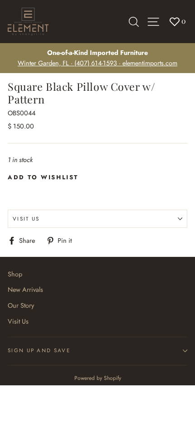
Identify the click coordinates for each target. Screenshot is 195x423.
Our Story (21, 305)
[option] (97, 58)
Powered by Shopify (97, 378)
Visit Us (26, 218)
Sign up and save (39, 350)
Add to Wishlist (43, 177)
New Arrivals (25, 289)
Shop (15, 274)
